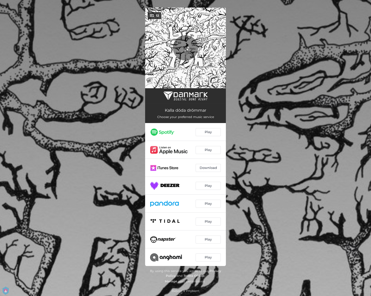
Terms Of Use (194, 276)
